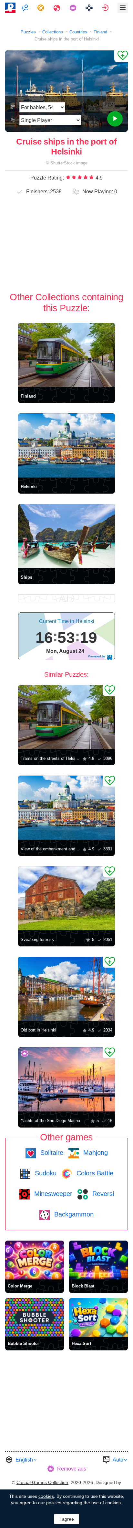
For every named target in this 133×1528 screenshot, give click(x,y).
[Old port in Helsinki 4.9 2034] (66, 989)
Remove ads (71, 1468)
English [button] (24, 1459)
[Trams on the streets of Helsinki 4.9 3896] (66, 717)
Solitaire (50, 1152)
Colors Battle (94, 1173)
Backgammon (73, 1214)
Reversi (102, 1193)
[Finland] (66, 355)
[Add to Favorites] (121, 56)
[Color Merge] (34, 1260)
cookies (46, 1496)
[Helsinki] (66, 445)
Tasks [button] (41, 7)
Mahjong (94, 1152)
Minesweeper (52, 1193)
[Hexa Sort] (98, 1317)
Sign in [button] (106, 7)
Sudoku (44, 1173)
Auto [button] (118, 1459)
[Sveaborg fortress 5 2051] (66, 898)
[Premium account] (73, 7)
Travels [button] (57, 7)
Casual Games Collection (42, 1482)
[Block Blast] (98, 1260)
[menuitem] (25, 7)
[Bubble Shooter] (34, 1317)
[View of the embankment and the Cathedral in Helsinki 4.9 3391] (66, 808)
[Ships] (66, 536)
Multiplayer (25, 7)
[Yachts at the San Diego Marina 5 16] (66, 1079)
